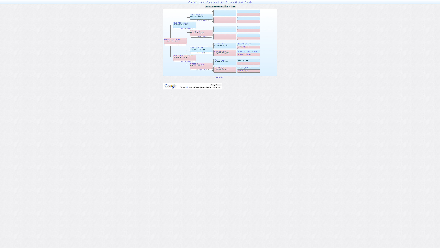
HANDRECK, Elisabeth (172, 39)
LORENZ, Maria (243, 71)
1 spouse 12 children (185, 28)
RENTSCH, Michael (244, 44)
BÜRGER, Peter (219, 60)
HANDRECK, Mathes (197, 15)
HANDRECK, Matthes (181, 23)
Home (202, 2)
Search (248, 2)
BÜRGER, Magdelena (197, 64)
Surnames (211, 2)
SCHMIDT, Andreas (244, 68)
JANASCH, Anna (243, 47)
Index (221, 2)
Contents (192, 2)
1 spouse (179, 44)
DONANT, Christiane (244, 54)
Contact (239, 2)
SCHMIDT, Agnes (220, 68)
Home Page (220, 77)
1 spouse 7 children (202, 20)
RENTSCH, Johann (196, 48)
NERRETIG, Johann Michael (247, 51)
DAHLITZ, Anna (195, 31)
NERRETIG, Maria (220, 51)
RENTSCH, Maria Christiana (183, 56)
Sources (229, 2)
